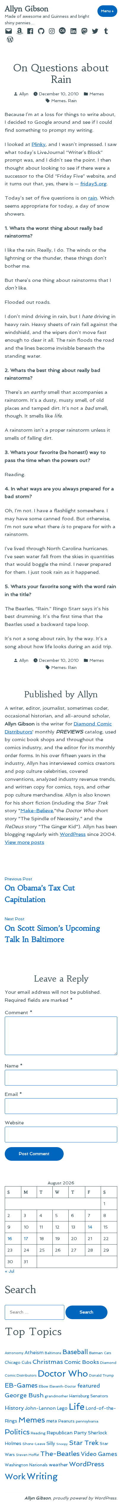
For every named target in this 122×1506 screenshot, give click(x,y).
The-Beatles (60, 1453)
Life (76, 1407)
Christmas (48, 1361)
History (14, 1408)
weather (58, 1465)
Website (14, 1123)
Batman (96, 1353)
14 (90, 1227)
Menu (109, 11)
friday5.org (93, 184)
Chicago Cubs (18, 1362)
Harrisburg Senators (88, 1395)
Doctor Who (63, 1374)
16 (9, 1238)
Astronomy (14, 1353)
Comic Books (81, 1362)
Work (15, 1476)
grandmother (56, 1396)
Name (14, 1066)
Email (13, 1094)
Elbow (43, 1386)
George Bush (24, 1395)
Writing (42, 1476)
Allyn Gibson (27, 8)
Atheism (34, 1352)
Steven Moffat (27, 1455)
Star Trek (84, 1442)
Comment (19, 1012)
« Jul (9, 1271)
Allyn (23, 93)
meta (51, 1421)
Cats (107, 1353)
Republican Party (67, 1433)
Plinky (39, 144)
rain (92, 198)
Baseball (75, 1352)
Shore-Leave (34, 1444)
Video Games (99, 1454)
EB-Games (21, 1385)
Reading (38, 1433)
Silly (50, 1443)
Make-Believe (36, 810)
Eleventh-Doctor (62, 1386)
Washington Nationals (26, 1464)
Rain (72, 100)
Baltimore (53, 1353)
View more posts (24, 842)
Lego (62, 1408)
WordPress (73, 834)
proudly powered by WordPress (84, 1498)
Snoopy (62, 1444)
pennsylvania (87, 1421)
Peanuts (66, 1421)
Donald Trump (101, 1375)
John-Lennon (40, 1408)
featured (88, 1386)
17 (26, 1238)
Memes (96, 93)
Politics (17, 1432)
